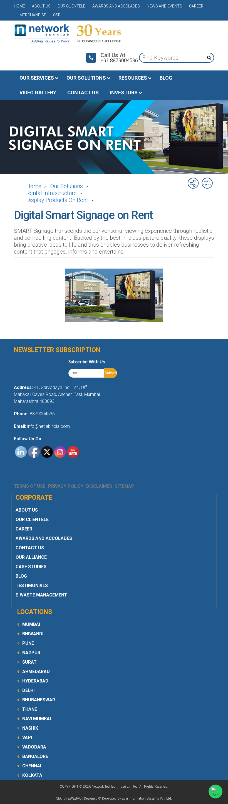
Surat (29, 662)
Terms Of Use (29, 486)
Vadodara (34, 747)
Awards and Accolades (116, 6)
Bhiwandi (32, 633)
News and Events (164, 6)
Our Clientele (71, 6)
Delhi (28, 690)
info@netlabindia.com (48, 426)
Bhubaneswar (38, 699)
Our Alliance (31, 557)
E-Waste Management (41, 595)
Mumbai (31, 624)
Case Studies (31, 566)
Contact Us (30, 547)
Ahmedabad (36, 671)
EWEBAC (74, 798)
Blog (21, 576)
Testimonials (32, 585)
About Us (41, 6)
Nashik (30, 728)
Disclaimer (99, 486)
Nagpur (31, 652)
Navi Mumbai (36, 718)
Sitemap (124, 486)
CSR (57, 15)
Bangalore (35, 756)
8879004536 (42, 413)
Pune (28, 643)
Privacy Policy (65, 486)
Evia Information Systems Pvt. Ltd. (147, 798)
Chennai (31, 765)
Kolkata (32, 775)
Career (196, 6)
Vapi (27, 737)
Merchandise (32, 15)
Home (19, 6)
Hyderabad (35, 681)
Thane (29, 709)
